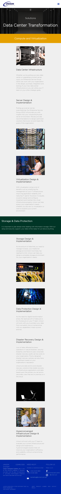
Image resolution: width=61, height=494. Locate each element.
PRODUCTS (38, 486)
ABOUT (33, 486)
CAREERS (44, 486)
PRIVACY (34, 487)
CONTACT (54, 486)
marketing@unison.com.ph (38, 477)
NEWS (49, 486)
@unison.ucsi (53, 474)
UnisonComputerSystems (53, 472)
